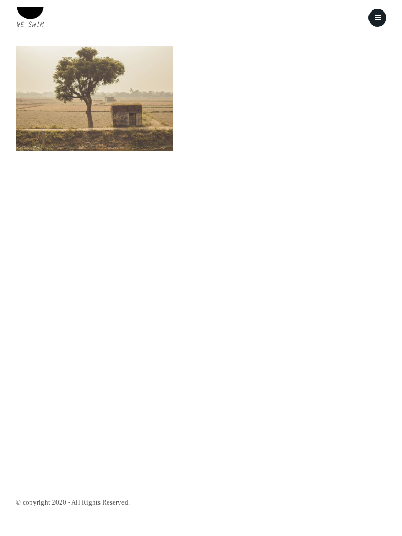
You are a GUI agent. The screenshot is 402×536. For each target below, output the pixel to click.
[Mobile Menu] (377, 18)
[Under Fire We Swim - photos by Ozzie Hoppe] (30, 18)
